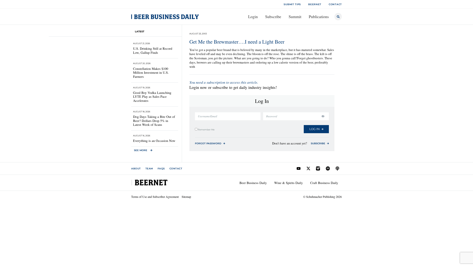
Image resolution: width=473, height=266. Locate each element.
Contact (175, 168)
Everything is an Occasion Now (154, 140)
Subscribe (273, 16)
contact (335, 4)
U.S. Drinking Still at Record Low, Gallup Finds (152, 50)
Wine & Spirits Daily (288, 182)
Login (253, 16)
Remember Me (206, 129)
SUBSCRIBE (318, 143)
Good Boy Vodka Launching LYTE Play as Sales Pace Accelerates (152, 96)
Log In (314, 129)
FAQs (161, 168)
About (136, 168)
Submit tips (292, 4)
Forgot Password (208, 143)
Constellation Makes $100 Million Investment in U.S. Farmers (151, 72)
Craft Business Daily (324, 182)
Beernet (314, 4)
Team (149, 168)
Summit (295, 16)
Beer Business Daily (253, 182)
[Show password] (323, 116)
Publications (319, 16)
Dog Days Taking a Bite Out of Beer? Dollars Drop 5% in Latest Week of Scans (154, 120)
